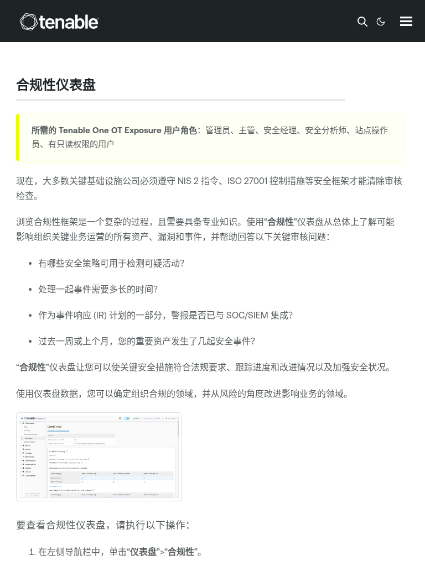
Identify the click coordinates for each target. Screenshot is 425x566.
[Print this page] (105, 86)
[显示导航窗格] (406, 21)
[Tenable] (59, 22)
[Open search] (362, 21)
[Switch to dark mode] (381, 21)
